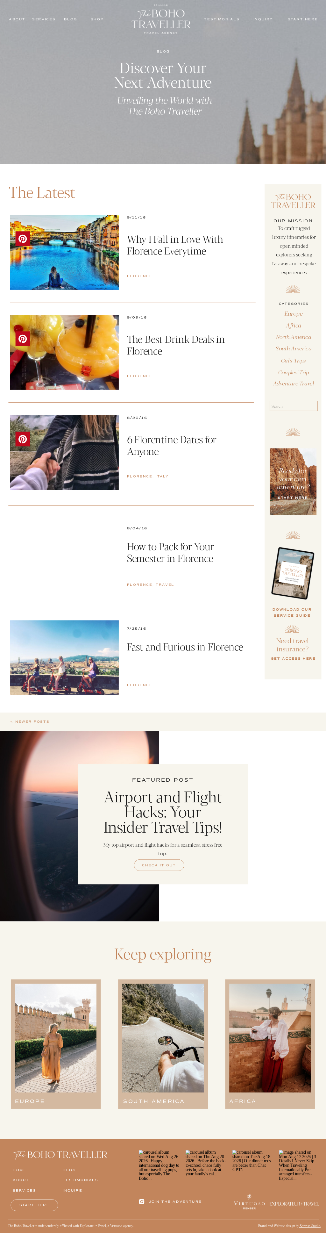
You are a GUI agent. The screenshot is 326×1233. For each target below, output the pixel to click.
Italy (162, 476)
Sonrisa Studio (310, 1225)
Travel (165, 585)
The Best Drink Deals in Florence (176, 344)
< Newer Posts (30, 722)
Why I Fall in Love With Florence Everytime (175, 244)
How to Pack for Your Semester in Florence (171, 552)
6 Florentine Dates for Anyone (172, 445)
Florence (139, 276)
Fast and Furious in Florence (185, 646)
